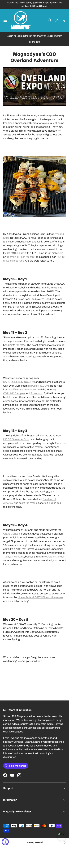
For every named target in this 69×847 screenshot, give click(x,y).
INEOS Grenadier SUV (16, 439)
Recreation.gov (52, 556)
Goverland (36, 393)
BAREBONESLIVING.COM (19, 382)
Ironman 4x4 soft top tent (20, 257)
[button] (63, 20)
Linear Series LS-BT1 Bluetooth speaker (40, 597)
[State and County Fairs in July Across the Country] (64, 842)
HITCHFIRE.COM (38, 385)
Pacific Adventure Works (22, 389)
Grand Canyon (11, 533)
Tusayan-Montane (13, 556)
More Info (34, 41)
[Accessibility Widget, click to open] (5, 841)
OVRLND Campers (14, 393)
